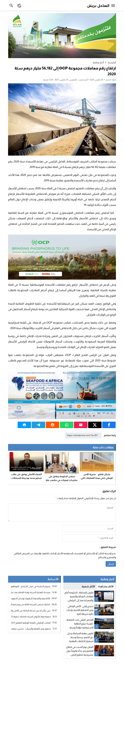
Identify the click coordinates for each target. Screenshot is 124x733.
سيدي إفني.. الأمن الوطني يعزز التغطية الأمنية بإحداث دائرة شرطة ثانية (79, 610)
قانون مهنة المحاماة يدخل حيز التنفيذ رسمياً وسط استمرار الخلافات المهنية (80, 637)
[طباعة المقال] (24, 425)
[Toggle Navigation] (114, 5)
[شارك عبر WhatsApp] (66, 425)
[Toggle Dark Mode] (20, 5)
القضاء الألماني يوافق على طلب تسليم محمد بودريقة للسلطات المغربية (26, 478)
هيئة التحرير (111, 79)
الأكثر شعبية (88, 586)
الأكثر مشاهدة (106, 586)
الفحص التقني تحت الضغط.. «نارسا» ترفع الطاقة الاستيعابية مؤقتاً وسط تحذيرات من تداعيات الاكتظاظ (79, 627)
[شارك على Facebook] (109, 425)
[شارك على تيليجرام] (38, 425)
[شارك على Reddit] (52, 425)
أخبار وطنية (98, 62)
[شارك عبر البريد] (81, 425)
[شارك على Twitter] (95, 425)
